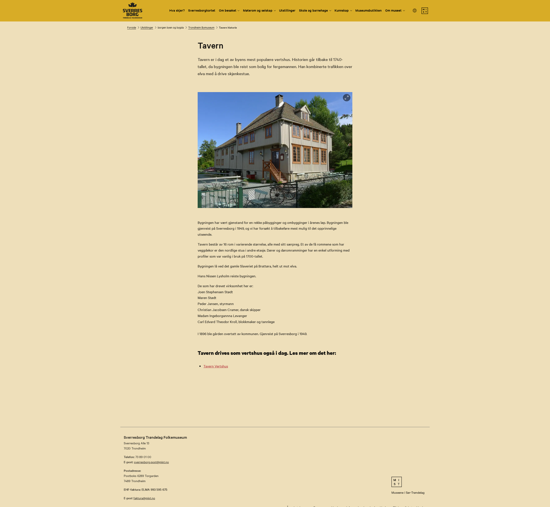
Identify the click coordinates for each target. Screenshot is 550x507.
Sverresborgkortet (201, 10)
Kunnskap (342, 10)
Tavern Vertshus (215, 366)
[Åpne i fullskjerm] (346, 98)
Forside (131, 27)
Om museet (393, 10)
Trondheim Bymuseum (201, 27)
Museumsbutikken (368, 10)
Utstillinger (287, 10)
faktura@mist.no (144, 498)
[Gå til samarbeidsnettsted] (408, 482)
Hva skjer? (177, 10)
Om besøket (227, 10)
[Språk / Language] (415, 11)
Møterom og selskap (257, 10)
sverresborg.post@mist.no (151, 462)
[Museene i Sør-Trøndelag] (425, 13)
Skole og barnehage (313, 10)
